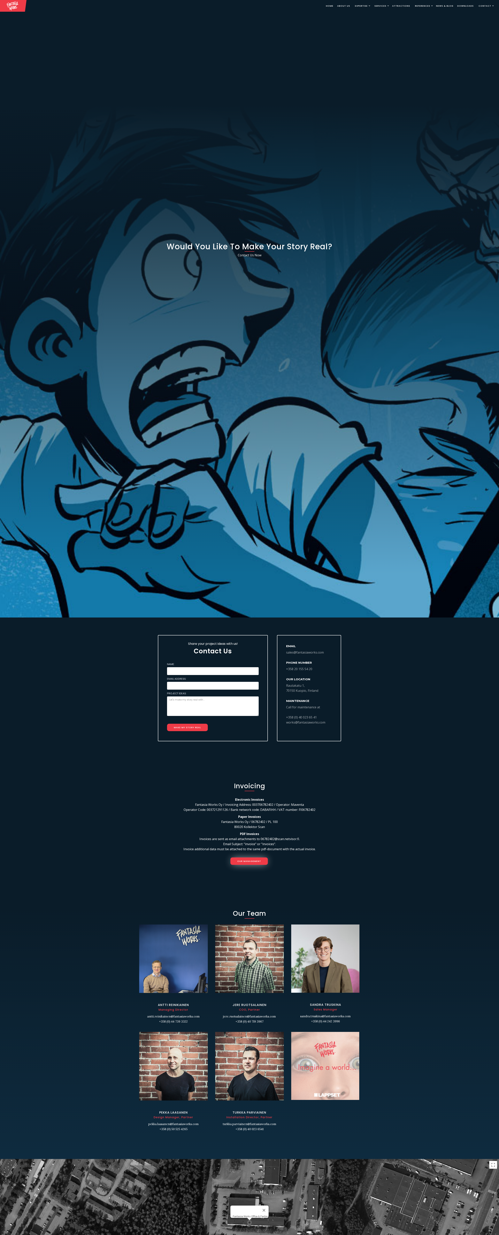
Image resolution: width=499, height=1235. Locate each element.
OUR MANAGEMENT (249, 861)
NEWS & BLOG (444, 5)
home (329, 5)
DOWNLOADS (465, 5)
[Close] (264, 1210)
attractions (401, 5)
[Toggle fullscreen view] (493, 1165)
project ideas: (177, 693)
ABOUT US (343, 5)
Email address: (176, 679)
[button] (362, 6)
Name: (171, 664)
